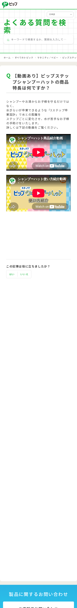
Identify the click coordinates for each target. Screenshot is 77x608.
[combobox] (38, 39)
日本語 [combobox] (52, 14)
